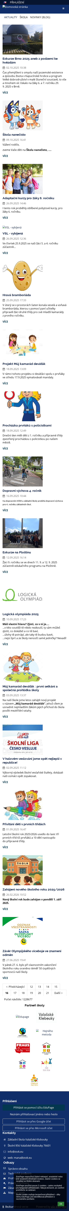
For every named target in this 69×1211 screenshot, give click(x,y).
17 (14, 993)
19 (31, 993)
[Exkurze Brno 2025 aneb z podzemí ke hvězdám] (34, 40)
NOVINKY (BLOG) (40, 17)
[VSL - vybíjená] (34, 227)
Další (57, 993)
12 (31, 986)
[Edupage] (22, 1017)
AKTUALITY (10, 17)
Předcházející (17, 986)
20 (39, 993)
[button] (5, 2)
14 (47, 986)
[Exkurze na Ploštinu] (34, 533)
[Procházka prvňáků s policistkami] (34, 406)
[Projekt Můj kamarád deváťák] (34, 345)
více (5, 92)
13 (39, 986)
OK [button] (61, 1204)
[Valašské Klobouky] (46, 1016)
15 (55, 986)
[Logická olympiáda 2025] (34, 595)
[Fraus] (22, 1048)
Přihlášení (17, 2)
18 (23, 993)
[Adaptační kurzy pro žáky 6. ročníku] (34, 179)
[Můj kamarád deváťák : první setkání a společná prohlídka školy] (34, 667)
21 (47, 993)
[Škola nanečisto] (34, 116)
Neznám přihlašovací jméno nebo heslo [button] (34, 1114)
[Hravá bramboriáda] (34, 276)
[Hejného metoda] (46, 1032)
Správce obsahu (18, 1168)
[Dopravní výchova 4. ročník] (34, 471)
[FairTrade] (22, 1032)
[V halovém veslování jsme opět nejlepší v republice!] (34, 740)
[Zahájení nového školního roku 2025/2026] (34, 870)
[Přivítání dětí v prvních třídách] (34, 805)
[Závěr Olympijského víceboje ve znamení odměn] (34, 932)
